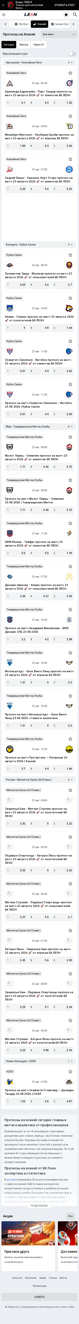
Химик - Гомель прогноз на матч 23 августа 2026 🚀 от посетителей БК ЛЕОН (39, 318)
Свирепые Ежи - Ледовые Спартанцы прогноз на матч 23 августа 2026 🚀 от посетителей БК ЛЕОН (39, 996)
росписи (12, 1179)
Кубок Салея (14, 255)
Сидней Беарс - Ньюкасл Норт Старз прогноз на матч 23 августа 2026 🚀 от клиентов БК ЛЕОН (39, 179)
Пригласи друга (16, 1251)
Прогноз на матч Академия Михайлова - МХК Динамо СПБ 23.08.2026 (37, 630)
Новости (17, 1277)
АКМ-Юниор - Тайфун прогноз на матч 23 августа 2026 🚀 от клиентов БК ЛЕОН (34, 543)
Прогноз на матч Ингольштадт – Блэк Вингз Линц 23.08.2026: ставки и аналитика (36, 716)
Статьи (53, 1277)
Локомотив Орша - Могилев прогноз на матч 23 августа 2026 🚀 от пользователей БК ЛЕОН (38, 275)
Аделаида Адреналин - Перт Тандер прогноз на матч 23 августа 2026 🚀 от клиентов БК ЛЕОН (38, 93)
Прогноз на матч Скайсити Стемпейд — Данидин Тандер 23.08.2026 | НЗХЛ (39, 1092)
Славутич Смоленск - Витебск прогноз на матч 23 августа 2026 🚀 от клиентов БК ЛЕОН (38, 361)
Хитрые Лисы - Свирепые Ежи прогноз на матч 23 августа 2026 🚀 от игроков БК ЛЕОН (38, 950)
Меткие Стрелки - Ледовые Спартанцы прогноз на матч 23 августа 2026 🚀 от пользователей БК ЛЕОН (38, 906)
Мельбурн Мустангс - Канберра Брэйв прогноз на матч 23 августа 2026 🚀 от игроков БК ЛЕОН (39, 136)
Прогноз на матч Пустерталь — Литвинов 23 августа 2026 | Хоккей (36, 759)
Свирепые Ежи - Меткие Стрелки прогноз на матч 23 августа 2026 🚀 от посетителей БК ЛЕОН (36, 812)
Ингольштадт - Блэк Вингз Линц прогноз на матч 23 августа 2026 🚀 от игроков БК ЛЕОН (39, 673)
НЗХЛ (9, 1071)
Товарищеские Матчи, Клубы (24, 437)
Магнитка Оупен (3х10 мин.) (23, 790)
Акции (42, 1277)
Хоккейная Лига (16, 72)
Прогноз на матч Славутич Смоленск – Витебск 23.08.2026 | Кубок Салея (38, 404)
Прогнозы (30, 1277)
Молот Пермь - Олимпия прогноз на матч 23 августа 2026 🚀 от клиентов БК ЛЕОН (36, 457)
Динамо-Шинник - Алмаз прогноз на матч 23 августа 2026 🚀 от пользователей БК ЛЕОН (36, 586)
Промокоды (39, 1286)
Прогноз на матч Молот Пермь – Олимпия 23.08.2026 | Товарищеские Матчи (34, 500)
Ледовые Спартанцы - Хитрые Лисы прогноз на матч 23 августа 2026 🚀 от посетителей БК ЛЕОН (38, 859)
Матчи (63, 1277)
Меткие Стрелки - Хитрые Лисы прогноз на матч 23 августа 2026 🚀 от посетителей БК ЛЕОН (39, 1040)
